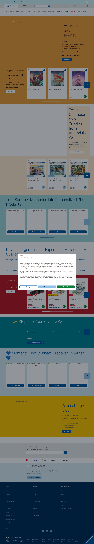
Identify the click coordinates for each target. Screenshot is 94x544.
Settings (28, 287)
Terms (46, 281)
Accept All (65, 287)
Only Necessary (47, 287)
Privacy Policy (39, 281)
